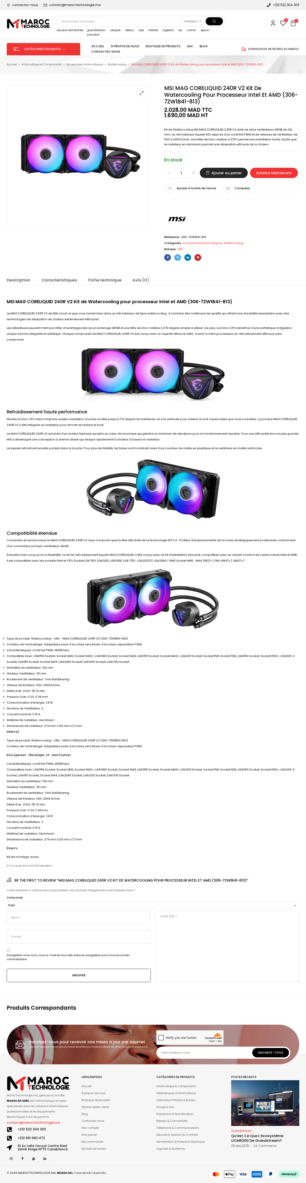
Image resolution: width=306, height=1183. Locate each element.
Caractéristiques (59, 280)
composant (83, 334)
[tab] (18, 281)
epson (205, 30)
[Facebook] (167, 257)
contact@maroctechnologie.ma (75, 5)
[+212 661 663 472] (9, 1138)
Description (18, 280)
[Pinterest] (197, 257)
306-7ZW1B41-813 (210, 301)
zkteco (129, 30)
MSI (180, 249)
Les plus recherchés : (71, 30)
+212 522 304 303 (32, 1129)
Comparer (242, 188)
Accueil (12, 64)
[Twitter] (177, 257)
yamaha (93, 34)
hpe (141, 30)
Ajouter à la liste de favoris (196, 188)
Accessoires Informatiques (84, 64)
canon (191, 30)
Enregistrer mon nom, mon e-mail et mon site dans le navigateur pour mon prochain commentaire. (68, 957)
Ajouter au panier (226, 173)
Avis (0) (141, 280)
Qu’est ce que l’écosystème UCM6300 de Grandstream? (257, 1138)
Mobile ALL (65, 1173)
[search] (214, 21)
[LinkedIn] (187, 257)
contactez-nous (25, 5)
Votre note (15, 898)
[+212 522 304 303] (9, 1129)
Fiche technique (104, 280)
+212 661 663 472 (31, 1138)
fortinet (153, 30)
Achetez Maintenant (274, 173)
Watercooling (117, 64)
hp (180, 30)
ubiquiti (115, 30)
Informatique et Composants (42, 64)
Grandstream (241, 1131)
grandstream (96, 30)
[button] (293, 23)
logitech (168, 30)
